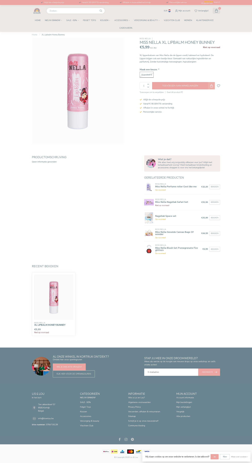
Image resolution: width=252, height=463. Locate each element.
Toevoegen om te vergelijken (152, 92)
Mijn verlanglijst (183, 407)
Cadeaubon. (126, 28)
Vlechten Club (172, 20)
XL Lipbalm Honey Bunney (53, 34)
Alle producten (183, 416)
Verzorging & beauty (146, 20)
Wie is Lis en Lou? (136, 397)
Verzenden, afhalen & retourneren (144, 411)
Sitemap (132, 416)
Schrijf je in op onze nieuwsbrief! (143, 421)
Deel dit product (174, 92)
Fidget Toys (89, 20)
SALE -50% (71, 20)
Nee (225, 456)
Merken (188, 20)
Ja (215, 456)
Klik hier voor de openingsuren (74, 373)
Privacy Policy (134, 407)
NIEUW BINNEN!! (52, 20)
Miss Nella (145, 39)
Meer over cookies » (239, 456)
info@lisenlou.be (46, 418)
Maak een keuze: (149, 69)
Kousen (104, 20)
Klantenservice (205, 20)
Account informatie (185, 397)
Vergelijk (180, 411)
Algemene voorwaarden (139, 402)
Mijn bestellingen (184, 402)
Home (38, 20)
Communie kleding (136, 425)
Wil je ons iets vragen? (69, 366)
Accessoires (121, 20)
